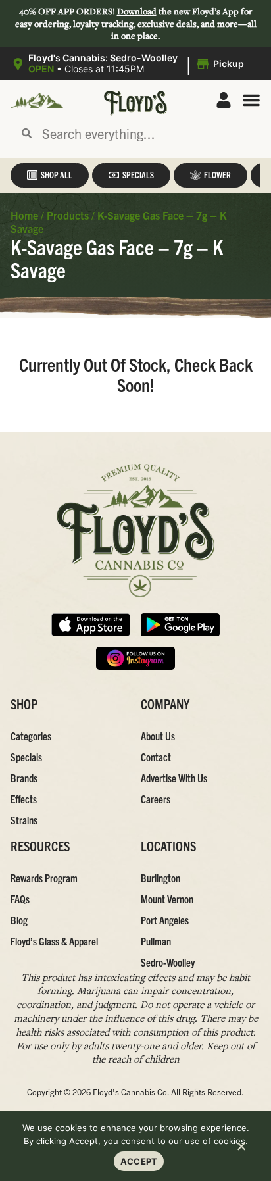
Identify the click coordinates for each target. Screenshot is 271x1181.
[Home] (135, 530)
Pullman (156, 940)
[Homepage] (37, 100)
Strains (24, 819)
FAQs (20, 898)
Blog (19, 919)
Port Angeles (165, 919)
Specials (26, 756)
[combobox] (146, 133)
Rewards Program (44, 877)
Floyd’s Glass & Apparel (54, 940)
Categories (31, 735)
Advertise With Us (174, 777)
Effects (24, 798)
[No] (240, 1148)
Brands (24, 777)
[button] (129, 64)
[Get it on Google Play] (180, 624)
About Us (158, 735)
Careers (155, 798)
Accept (139, 1161)
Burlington (160, 877)
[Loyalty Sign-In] (224, 100)
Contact (156, 756)
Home (24, 215)
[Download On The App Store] (90, 624)
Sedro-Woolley (168, 961)
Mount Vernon (167, 898)
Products (68, 215)
